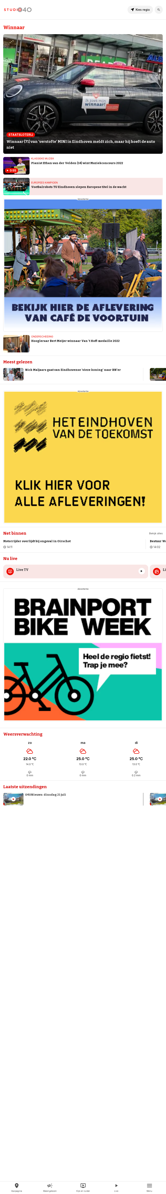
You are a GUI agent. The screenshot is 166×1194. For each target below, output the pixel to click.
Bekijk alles (156, 533)
